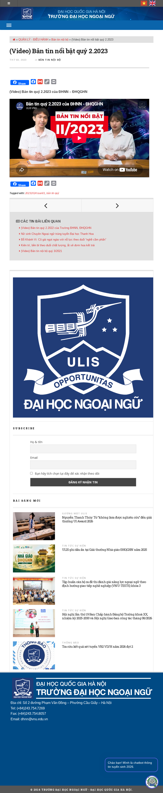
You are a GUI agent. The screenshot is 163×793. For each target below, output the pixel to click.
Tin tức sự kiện (74, 545)
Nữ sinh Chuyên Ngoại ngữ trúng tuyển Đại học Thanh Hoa (57, 233)
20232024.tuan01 (35, 193)
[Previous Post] (46, 205)
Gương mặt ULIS (74, 513)
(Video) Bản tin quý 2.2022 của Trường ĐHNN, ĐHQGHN (56, 227)
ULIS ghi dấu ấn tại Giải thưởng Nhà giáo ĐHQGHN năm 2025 (104, 549)
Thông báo (70, 642)
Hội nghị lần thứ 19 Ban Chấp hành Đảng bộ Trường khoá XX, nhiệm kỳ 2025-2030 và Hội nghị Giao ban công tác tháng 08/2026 (107, 616)
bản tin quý (52, 193)
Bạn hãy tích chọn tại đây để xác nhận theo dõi (66, 473)
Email (34, 458)
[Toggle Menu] (8, 25)
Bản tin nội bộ (59, 39)
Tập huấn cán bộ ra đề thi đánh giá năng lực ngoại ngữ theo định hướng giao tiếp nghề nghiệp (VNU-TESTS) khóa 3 (104, 583)
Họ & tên (36, 442)
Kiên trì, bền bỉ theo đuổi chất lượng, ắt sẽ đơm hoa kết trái (58, 245)
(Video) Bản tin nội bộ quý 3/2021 (41, 251)
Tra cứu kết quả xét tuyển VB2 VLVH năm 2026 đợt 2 (97, 646)
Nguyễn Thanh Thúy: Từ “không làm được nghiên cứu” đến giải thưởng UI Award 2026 (107, 519)
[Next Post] (117, 205)
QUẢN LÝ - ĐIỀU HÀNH (33, 39)
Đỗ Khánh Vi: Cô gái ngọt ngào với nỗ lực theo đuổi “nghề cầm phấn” (63, 239)
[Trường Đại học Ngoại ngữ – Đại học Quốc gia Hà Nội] (81, 13)
